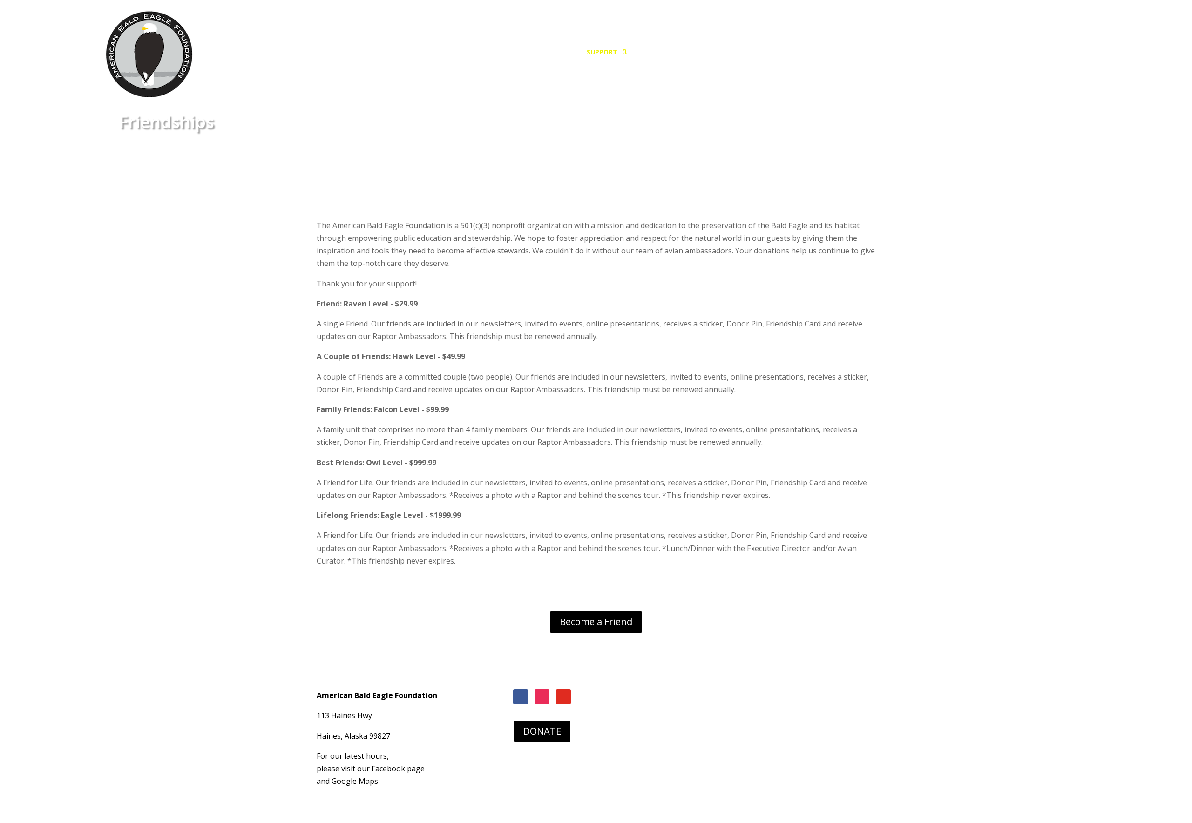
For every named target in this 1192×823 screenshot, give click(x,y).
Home (523, 52)
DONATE (542, 731)
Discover (653, 52)
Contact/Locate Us (793, 52)
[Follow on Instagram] (542, 696)
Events (700, 52)
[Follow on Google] (563, 696)
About (735, 52)
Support (602, 52)
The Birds (559, 52)
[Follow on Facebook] (520, 696)
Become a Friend (596, 621)
